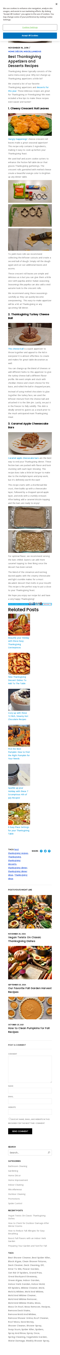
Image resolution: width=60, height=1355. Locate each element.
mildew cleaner (29, 1287)
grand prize (35, 1272)
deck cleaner (15, 1265)
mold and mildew (34, 1291)
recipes (46, 1306)
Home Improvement (18, 1180)
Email (10, 1097)
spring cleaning (16, 1337)
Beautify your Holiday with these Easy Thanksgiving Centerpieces (18, 642)
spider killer (27, 1329)
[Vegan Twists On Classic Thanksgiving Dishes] (30, 911)
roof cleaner (41, 1318)
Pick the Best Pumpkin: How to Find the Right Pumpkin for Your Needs (19, 753)
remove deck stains (19, 1310)
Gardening (13, 1170)
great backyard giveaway (22, 1276)
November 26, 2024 (17, 934)
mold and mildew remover (22, 1299)
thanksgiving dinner (17, 867)
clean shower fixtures (34, 1261)
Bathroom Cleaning (17, 1166)
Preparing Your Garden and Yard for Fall (27, 1245)
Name (10, 1086)
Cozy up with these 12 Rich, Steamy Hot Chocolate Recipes (18, 716)
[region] (30, 20)
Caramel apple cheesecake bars (23, 458)
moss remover (32, 1306)
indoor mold (38, 1284)
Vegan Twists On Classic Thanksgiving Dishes (24, 939)
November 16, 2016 (18, 48)
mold (41, 1287)
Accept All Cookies (30, 35)
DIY (42, 1265)
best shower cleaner (19, 1257)
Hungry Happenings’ (18, 139)
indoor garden (31, 1280)
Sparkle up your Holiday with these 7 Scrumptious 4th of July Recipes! (18, 792)
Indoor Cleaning (16, 1184)
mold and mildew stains (21, 1303)
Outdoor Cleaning (16, 1194)
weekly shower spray (37, 1340)
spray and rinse (17, 1333)
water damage (16, 1340)
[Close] (56, 4)
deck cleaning (32, 1265)
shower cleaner (16, 1325)
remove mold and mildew (22, 1314)
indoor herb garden (19, 1284)
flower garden (31, 1269)
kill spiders (14, 1287)
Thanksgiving (14, 856)
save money (27, 1321)
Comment (12, 1054)
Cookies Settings (30, 27)
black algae (14, 1261)
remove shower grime (20, 1318)
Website (12, 1107)
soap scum (14, 1329)
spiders (39, 1329)
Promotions (14, 1198)
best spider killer (41, 1257)
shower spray (34, 1325)
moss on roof (15, 1306)
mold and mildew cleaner (22, 1295)
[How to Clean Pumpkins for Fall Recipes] (30, 1008)
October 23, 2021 (16, 1025)
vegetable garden (36, 1337)
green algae (15, 1280)
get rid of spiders (18, 1272)
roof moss (14, 1321)
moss (37, 1303)
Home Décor (15, 51)
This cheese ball (16, 348)
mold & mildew (16, 1291)
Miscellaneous (32, 51)
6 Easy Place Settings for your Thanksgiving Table (18, 830)
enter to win (15, 1269)
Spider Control (15, 1203)
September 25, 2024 (17, 985)
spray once (33, 1333)
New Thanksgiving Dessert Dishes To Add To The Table (17, 680)
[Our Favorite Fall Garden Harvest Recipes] (30, 962)
